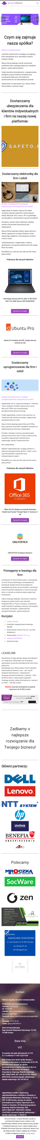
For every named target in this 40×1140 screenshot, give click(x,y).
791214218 (14, 1006)
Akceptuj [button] (20, 1136)
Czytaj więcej (30, 1133)
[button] (3, 19)
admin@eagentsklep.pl (19, 1004)
